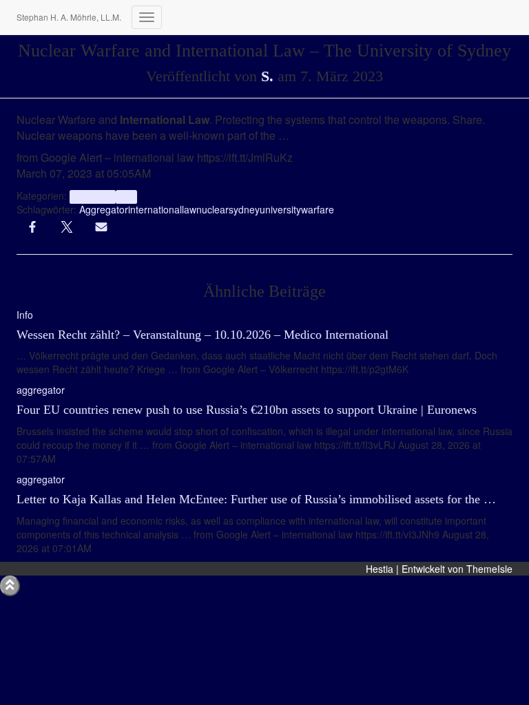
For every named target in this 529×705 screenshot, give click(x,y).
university (280, 209)
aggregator (92, 196)
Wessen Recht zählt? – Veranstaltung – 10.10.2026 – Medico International (202, 334)
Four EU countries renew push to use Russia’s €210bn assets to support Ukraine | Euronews (247, 410)
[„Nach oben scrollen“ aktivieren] (10, 586)
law (189, 209)
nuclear (212, 209)
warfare (317, 209)
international (155, 209)
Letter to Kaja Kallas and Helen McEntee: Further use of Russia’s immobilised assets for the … (256, 499)
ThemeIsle (489, 569)
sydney (244, 209)
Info (126, 196)
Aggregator (103, 209)
